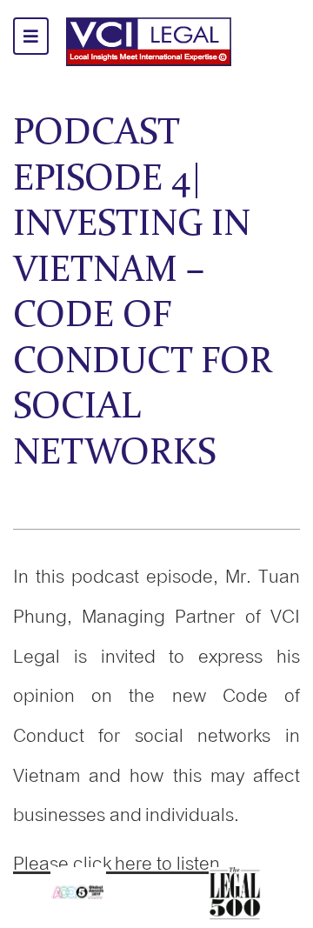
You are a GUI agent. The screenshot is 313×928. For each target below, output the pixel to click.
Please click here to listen (116, 864)
